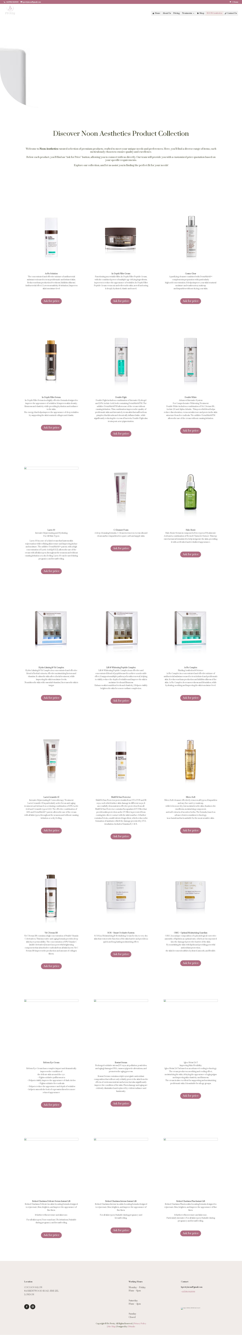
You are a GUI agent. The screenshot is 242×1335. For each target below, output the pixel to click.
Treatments (187, 13)
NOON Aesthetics (214, 13)
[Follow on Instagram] (32, 1306)
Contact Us (232, 13)
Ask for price (51, 301)
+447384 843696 (12, 2)
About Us (167, 13)
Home (157, 13)
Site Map (112, 1326)
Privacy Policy (140, 1323)
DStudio (131, 1326)
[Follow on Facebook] (26, 1306)
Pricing (176, 13)
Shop (202, 13)
